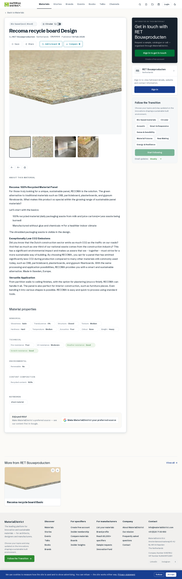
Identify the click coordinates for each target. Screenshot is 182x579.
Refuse (159, 574)
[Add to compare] (57, 470)
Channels (114, 4)
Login (166, 4)
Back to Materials (15, 12)
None (88, 329)
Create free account (80, 527)
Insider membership (80, 532)
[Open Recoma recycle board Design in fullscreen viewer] (65, 92)
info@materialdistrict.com (160, 527)
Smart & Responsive (159, 126)
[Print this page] (24, 167)
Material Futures (144, 138)
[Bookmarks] (146, 4)
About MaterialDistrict (133, 527)
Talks (102, 4)
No (18, 366)
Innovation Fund (104, 549)
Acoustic (141, 126)
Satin (19, 323)
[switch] (57, 24)
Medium (89, 323)
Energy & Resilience (146, 144)
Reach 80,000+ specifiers (104, 538)
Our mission (128, 532)
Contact (126, 545)
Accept (171, 574)
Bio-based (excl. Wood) (22, 24)
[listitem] (20, 147)
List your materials (105, 527)
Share (31, 44)
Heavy (107, 329)
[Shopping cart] (158, 4)
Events (81, 4)
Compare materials (79, 536)
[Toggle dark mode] (174, 4)
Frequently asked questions (131, 538)
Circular (49, 24)
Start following (154, 152)
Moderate (48, 345)
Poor (67, 329)
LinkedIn (153, 562)
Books (92, 4)
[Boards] (152, 4)
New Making (163, 138)
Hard (18, 329)
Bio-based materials (146, 120)
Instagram (166, 562)
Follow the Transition (19, 558)
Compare (73, 44)
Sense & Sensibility (146, 132)
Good (79, 345)
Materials (44, 4)
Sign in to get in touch (154, 53)
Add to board (51, 44)
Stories (57, 4)
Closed (66, 323)
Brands (69, 4)
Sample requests (104, 545)
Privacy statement (126, 574)
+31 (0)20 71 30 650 (157, 532)
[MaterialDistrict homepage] (13, 4)
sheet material (17, 402)
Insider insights (78, 545)
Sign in (154, 89)
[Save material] (53, 470)
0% (42, 323)
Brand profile (103, 532)
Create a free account (154, 59)
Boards (74, 540)
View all (171, 462)
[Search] (139, 4)
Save (17, 44)
